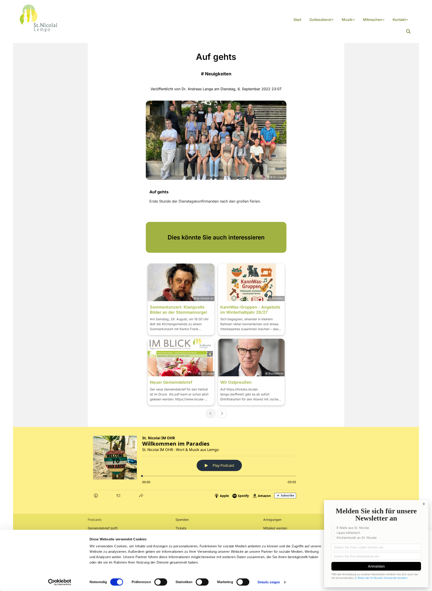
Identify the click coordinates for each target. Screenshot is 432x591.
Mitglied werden (275, 528)
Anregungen (272, 519)
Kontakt (399, 19)
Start (297, 19)
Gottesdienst (320, 19)
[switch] (160, 582)
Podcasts (94, 519)
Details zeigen (269, 582)
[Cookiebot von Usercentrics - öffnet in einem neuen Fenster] (59, 582)
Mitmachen (372, 19)
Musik (347, 19)
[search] (408, 31)
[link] (321, 20)
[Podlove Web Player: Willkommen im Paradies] (216, 466)
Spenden (182, 519)
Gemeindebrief (98, 528)
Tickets (181, 528)
